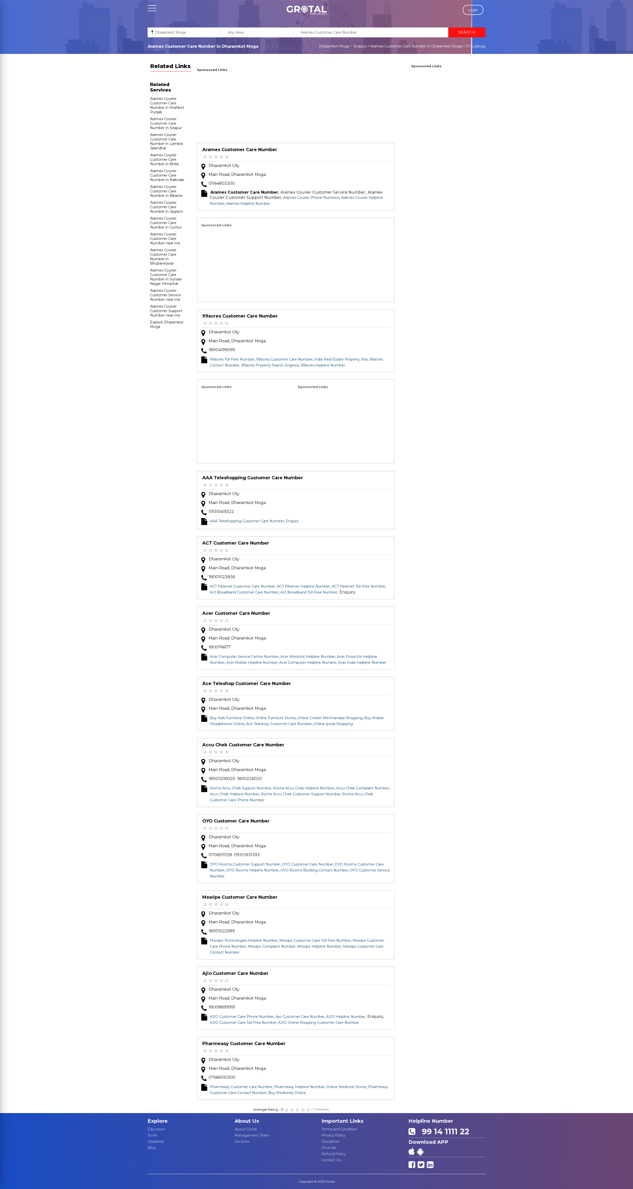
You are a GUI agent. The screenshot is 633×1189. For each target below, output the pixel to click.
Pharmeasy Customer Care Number (244, 1043)
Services (242, 1141)
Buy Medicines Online (287, 1093)
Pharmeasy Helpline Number (299, 1087)
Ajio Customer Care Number (235, 973)
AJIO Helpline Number (345, 1016)
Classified (156, 1141)
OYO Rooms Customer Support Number (245, 864)
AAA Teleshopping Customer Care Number (252, 477)
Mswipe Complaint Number (271, 946)
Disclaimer (330, 1141)
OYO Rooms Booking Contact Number (314, 870)
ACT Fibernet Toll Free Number (358, 586)
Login (473, 10)
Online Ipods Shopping (333, 724)
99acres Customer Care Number (240, 316)
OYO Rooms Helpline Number (252, 870)
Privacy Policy (333, 1135)
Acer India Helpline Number (362, 662)
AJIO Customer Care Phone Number (242, 1016)
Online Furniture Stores (276, 718)
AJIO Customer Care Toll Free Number (243, 1022)
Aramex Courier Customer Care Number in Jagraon (166, 207)
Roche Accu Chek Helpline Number (304, 788)
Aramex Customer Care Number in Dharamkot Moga (416, 46)
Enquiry (359, 46)
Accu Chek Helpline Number (234, 794)
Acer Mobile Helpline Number (251, 662)
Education (156, 1129)
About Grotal (246, 1129)
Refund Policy (333, 1154)
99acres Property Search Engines (270, 365)
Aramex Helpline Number (248, 203)
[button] (306, 10)
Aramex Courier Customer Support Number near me (166, 311)
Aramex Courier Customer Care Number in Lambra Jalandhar (166, 141)
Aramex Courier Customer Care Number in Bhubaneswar (163, 257)
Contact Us (331, 1160)
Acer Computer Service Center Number (244, 656)
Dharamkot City (224, 165)
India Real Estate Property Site (341, 359)
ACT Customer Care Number (235, 543)
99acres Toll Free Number (232, 359)
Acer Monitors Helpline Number (307, 656)
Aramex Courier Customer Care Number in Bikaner (166, 191)
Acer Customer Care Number (236, 613)
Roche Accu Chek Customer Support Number (300, 794)
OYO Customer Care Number (236, 821)
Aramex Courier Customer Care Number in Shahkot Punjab (167, 105)
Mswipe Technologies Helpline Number (244, 940)
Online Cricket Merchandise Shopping (329, 718)
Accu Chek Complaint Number (362, 788)
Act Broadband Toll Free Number (308, 592)
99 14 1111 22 (443, 1131)
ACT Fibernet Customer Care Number (242, 586)
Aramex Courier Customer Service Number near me (165, 295)
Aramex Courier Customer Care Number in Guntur (166, 222)
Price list (328, 1147)
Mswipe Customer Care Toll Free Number (315, 940)
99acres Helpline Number (323, 365)
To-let (152, 1135)
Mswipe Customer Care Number (239, 897)
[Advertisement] (296, 108)
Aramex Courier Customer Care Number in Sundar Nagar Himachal (166, 277)
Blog (152, 1147)
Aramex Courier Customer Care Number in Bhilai (164, 159)
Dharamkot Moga (334, 46)
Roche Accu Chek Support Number (240, 788)
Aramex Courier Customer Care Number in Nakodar (167, 175)
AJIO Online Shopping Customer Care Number (318, 1022)
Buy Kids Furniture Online (232, 718)
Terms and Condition (339, 1129)
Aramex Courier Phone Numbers (311, 197)
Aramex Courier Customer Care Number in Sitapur (166, 123)
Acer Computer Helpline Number (308, 662)
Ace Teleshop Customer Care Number (246, 683)
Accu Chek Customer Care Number (243, 745)
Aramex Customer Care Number (239, 149)
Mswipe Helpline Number (319, 946)
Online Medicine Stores (346, 1087)
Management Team (252, 1135)
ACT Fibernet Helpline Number (303, 586)
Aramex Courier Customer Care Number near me (165, 238)
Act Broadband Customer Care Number (244, 592)
